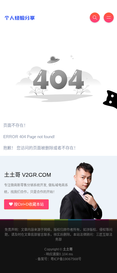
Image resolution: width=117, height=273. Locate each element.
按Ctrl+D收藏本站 (28, 204)
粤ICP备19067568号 (66, 259)
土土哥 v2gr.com (27, 175)
